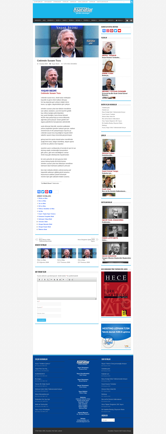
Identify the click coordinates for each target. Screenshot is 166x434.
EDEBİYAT (50, 20)
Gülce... (104, 240)
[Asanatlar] (83, 10)
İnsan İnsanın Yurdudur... (111, 57)
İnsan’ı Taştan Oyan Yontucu (47, 214)
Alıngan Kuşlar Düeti (45, 227)
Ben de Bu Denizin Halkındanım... (114, 191)
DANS (64, 20)
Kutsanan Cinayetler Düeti (46, 216)
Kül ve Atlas (61, 260)
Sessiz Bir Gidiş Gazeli (42, 384)
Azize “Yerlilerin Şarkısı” (42, 363)
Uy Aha (41, 211)
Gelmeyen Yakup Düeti (45, 219)
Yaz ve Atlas (42, 203)
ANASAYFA (38, 20)
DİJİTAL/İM (92, 1)
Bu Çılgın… (38, 379)
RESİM (71, 20)
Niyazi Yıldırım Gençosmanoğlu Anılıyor (114, 363)
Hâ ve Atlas (81, 260)
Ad (38, 301)
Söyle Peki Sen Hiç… (42, 369)
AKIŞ (44, 20)
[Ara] (131, 1)
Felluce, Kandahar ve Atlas (46, 208)
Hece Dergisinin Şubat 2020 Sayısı (86, 240)
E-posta (39, 307)
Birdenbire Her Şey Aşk (42, 399)
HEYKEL (78, 20)
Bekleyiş (104, 394)
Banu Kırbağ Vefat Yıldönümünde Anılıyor (114, 379)
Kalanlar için (105, 374)
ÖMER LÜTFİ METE (110, 238)
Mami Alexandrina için (42, 394)
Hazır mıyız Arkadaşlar (42, 409)
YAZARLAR (102, 20)
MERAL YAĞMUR (109, 55)
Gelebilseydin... (107, 155)
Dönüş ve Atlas (43, 198)
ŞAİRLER (110, 20)
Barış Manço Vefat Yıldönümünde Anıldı (45, 240)
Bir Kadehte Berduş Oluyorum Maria (113, 409)
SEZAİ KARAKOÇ (109, 256)
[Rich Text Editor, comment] (67, 289)
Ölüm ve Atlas (41, 260)
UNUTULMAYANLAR (102, 1)
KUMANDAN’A (40, 374)
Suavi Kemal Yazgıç (110, 171)
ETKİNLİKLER (57, 1)
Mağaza (120, 20)
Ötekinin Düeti (43, 229)
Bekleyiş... (106, 75)
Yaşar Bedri (55, 64)
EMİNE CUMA (107, 73)
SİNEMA (93, 20)
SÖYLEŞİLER (48, 1)
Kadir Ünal (106, 189)
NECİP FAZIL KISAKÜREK (112, 220)
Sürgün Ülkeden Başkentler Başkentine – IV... (116, 259)
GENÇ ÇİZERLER (83, 1)
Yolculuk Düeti (43, 221)
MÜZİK (58, 20)
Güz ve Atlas (42, 201)
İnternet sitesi (41, 313)
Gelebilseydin (106, 369)
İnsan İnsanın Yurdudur (109, 384)
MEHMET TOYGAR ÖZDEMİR (114, 91)
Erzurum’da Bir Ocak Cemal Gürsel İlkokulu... (114, 94)
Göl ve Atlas (42, 206)
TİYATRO (85, 20)
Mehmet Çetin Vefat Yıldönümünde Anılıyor (48, 389)
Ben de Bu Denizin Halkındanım (112, 399)
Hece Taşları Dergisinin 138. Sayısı (113, 404)
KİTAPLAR (65, 1)
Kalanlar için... (107, 173)
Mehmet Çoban (108, 153)
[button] (39, 279)
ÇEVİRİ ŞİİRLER (38, 1)
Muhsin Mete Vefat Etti (109, 389)
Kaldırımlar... (106, 222)
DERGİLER (73, 1)
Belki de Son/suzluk (41, 404)
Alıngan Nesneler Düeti (45, 224)
